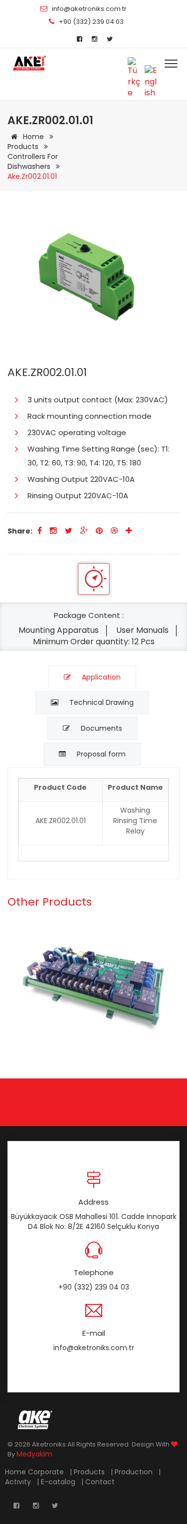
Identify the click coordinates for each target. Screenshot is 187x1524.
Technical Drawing (100, 702)
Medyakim (34, 1454)
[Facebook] (79, 39)
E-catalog (59, 1482)
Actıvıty (19, 1482)
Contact (101, 1482)
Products (23, 147)
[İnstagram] (94, 39)
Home (33, 137)
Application (100, 677)
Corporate (47, 1472)
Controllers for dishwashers (32, 161)
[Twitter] (110, 39)
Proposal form (100, 754)
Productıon (135, 1472)
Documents (100, 728)
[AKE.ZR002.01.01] (29, 63)
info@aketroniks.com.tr (89, 8)
